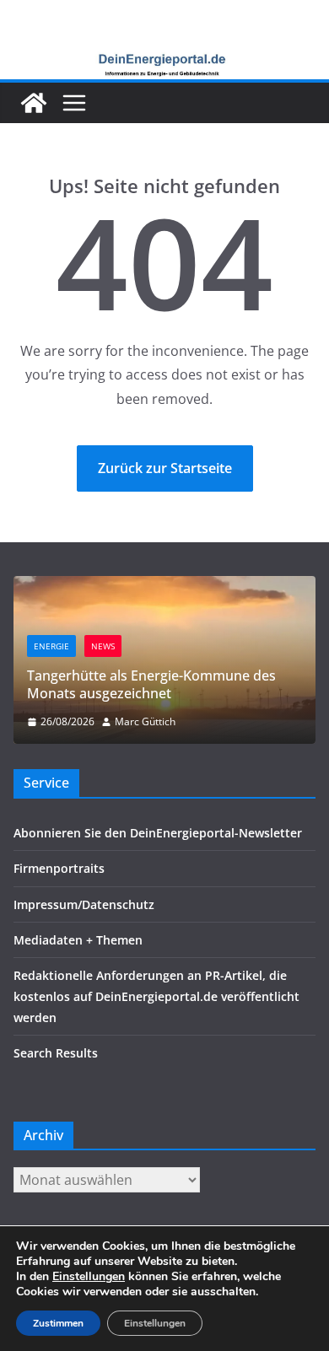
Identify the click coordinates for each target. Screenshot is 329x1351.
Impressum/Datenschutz (83, 904)
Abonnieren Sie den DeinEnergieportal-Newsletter (157, 833)
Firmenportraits (59, 868)
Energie (51, 646)
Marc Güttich (145, 721)
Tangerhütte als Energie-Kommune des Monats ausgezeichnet (151, 684)
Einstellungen (88, 1276)
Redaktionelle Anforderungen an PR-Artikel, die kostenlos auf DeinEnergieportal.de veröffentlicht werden (156, 996)
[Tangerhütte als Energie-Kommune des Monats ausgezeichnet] (164, 587)
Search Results (55, 1053)
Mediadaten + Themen (78, 940)
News (103, 646)
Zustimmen (58, 1323)
